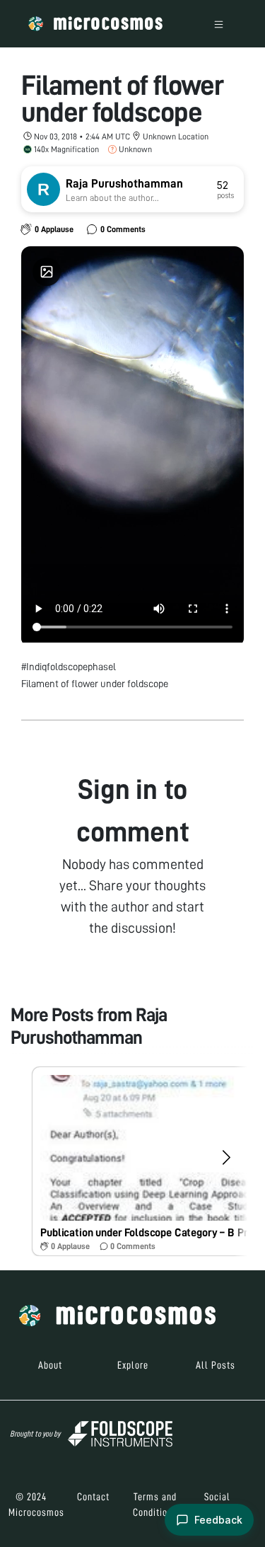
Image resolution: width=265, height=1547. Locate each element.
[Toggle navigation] (219, 23)
